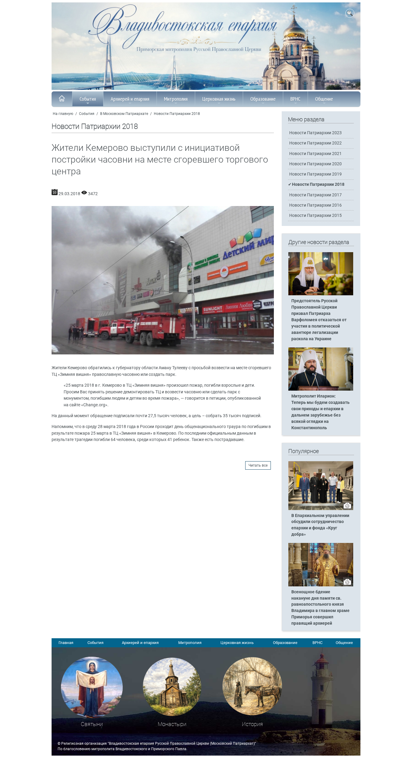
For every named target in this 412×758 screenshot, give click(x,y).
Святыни (92, 724)
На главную (63, 114)
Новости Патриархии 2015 (315, 215)
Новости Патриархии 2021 (315, 153)
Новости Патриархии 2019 (315, 174)
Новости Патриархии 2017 (315, 195)
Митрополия (176, 98)
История (252, 724)
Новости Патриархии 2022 (315, 143)
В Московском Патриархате (124, 114)
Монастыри (172, 724)
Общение (324, 98)
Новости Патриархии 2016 (315, 205)
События (88, 98)
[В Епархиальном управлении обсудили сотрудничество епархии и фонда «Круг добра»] (320, 509)
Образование (263, 98)
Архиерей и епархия (130, 98)
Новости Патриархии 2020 (315, 164)
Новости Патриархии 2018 (177, 114)
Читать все (258, 465)
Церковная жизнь (219, 98)
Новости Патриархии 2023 (315, 132)
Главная (66, 642)
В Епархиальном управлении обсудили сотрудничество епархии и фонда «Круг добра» (320, 525)
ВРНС (295, 98)
